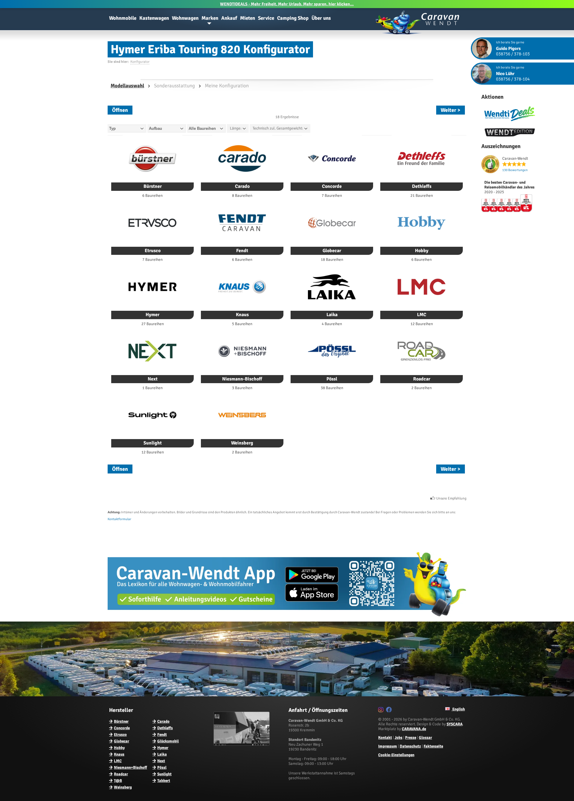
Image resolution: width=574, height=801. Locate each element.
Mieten (247, 18)
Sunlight (164, 774)
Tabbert (163, 780)
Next (161, 761)
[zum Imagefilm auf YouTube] (242, 744)
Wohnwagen (185, 18)
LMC (118, 761)
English (458, 709)
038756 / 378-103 (513, 54)
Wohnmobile (122, 18)
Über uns (321, 18)
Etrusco (120, 734)
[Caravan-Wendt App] (287, 619)
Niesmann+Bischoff (130, 767)
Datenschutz (410, 746)
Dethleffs (165, 728)
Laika (162, 754)
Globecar (121, 741)
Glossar (425, 737)
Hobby (119, 747)
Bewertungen (515, 170)
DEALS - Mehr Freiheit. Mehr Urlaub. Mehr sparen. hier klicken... (287, 4)
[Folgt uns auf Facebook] (389, 710)
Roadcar (121, 774)
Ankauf (229, 18)
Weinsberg (123, 787)
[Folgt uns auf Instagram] (381, 710)
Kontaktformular (119, 519)
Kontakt (385, 737)
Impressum (387, 746)
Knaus (119, 754)
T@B (118, 780)
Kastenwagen (154, 18)
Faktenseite (433, 746)
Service (266, 18)
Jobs (398, 737)
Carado (163, 721)
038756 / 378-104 (513, 79)
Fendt (162, 734)
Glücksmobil (168, 741)
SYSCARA (454, 724)
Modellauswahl (127, 86)
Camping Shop (293, 18)
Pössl (162, 767)
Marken (209, 18)
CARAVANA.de (414, 729)
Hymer (162, 747)
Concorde (122, 728)
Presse (410, 737)
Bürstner (121, 721)
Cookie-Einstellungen (396, 755)
